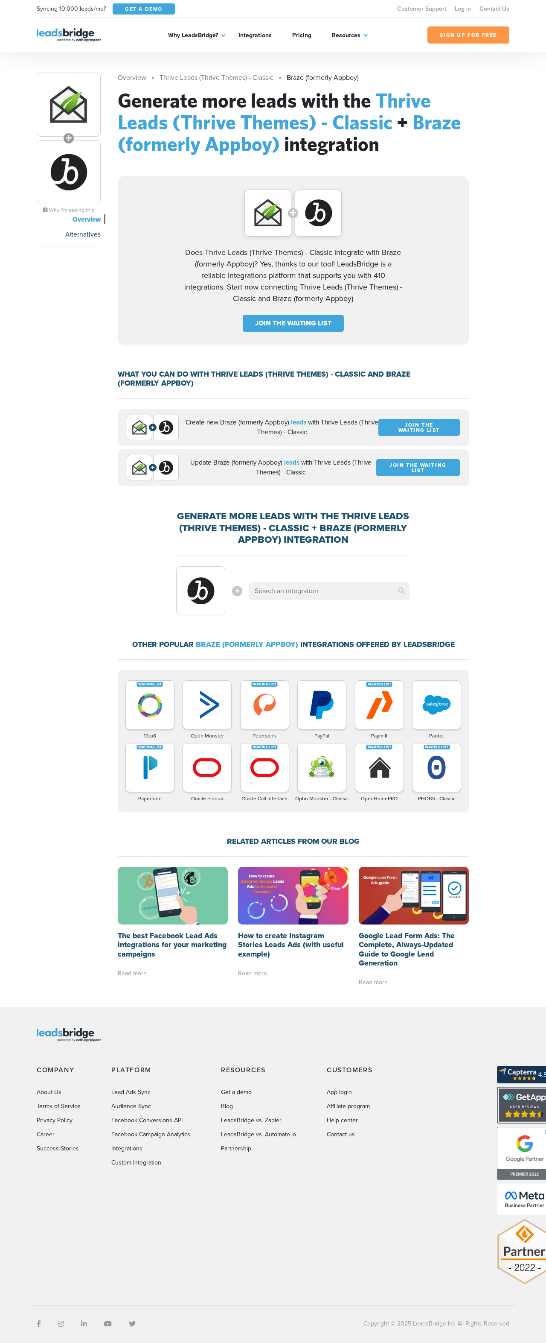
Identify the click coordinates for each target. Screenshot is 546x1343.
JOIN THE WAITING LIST (293, 323)
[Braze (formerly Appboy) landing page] (69, 172)
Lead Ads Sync (131, 1092)
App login (339, 1092)
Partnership (236, 1148)
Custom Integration (136, 1162)
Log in (463, 8)
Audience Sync (131, 1106)
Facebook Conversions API (147, 1120)
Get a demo (236, 1092)
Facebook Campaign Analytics (150, 1134)
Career (46, 1134)
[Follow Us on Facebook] (39, 1324)
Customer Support (421, 8)
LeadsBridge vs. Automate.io (258, 1134)
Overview (87, 219)
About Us (49, 1092)
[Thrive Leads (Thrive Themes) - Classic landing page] (69, 105)
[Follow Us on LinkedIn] (84, 1324)
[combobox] (329, 591)
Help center (342, 1120)
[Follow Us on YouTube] (108, 1324)
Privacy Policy (55, 1120)
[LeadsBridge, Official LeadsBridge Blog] (69, 34)
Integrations (255, 35)
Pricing (301, 35)
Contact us (341, 1134)
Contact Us (494, 8)
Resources (346, 35)
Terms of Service (59, 1106)
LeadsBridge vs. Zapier (251, 1120)
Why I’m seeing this (71, 210)
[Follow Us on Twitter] (132, 1324)
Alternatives (83, 234)
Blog (227, 1106)
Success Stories (58, 1148)
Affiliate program (348, 1106)
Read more (132, 973)
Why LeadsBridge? (193, 35)
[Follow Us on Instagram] (61, 1324)
